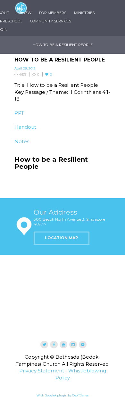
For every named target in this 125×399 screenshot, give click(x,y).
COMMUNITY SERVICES (50, 21)
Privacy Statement (41, 371)
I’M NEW (24, 13)
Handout (25, 127)
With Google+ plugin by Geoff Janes (62, 395)
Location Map (61, 237)
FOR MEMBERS (52, 13)
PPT (19, 113)
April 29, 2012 (25, 68)
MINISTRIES (84, 13)
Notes (21, 141)
